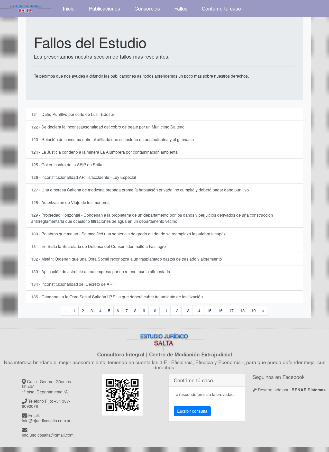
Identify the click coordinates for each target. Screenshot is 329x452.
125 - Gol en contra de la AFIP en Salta (66, 165)
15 (209, 310)
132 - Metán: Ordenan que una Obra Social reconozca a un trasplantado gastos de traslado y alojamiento (126, 259)
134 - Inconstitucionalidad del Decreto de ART (73, 284)
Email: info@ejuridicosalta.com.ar (46, 417)
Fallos (180, 8)
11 (165, 310)
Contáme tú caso (221, 8)
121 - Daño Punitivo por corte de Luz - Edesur (72, 114)
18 (242, 310)
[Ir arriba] (164, 340)
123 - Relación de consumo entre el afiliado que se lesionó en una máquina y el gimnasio (112, 139)
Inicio (69, 8)
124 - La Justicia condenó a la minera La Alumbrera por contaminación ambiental (105, 152)
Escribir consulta (192, 411)
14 (198, 310)
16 (220, 310)
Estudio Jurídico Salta (25, 8)
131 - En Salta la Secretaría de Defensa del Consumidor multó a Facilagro (98, 246)
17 (231, 310)
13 (187, 310)
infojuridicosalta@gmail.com (48, 435)
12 (176, 310)
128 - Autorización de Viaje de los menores (70, 202)
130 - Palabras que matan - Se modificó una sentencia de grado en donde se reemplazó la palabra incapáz (128, 234)
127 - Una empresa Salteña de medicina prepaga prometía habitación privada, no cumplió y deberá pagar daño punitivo (140, 190)
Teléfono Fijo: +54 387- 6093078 (46, 403)
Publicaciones (104, 8)
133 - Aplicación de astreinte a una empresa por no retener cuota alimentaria (100, 271)
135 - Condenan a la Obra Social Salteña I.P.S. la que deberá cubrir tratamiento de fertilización (117, 297)
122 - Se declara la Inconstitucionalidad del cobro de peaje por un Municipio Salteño (108, 127)
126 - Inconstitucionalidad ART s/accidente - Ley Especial (83, 177)
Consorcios (147, 8)
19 (253, 310)
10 (154, 310)
